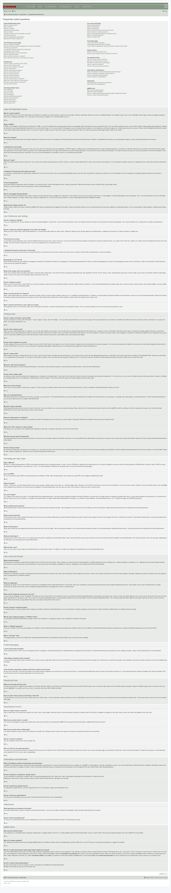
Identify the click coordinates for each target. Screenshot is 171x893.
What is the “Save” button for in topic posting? (16, 80)
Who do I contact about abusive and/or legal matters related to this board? (107, 93)
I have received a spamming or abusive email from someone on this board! (107, 46)
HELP (166, 6)
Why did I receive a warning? (11, 77)
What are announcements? (11, 98)
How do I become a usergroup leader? (97, 32)
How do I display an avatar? (11, 54)
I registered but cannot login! (11, 30)
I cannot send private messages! (95, 42)
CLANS (76, 7)
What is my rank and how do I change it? (14, 56)
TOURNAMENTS (65, 7)
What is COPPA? (8, 27)
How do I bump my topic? (10, 84)
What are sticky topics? (10, 99)
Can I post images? (9, 94)
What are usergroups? (93, 28)
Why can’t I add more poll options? (13, 70)
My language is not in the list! (11, 51)
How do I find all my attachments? (96, 84)
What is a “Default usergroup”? (95, 35)
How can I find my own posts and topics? (98, 66)
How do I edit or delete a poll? (12, 72)
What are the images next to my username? (15, 53)
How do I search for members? (95, 64)
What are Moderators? (93, 27)
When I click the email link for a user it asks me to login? (19, 58)
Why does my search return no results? (97, 61)
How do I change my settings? (12, 44)
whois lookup (123, 851)
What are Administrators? (94, 25)
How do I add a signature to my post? (14, 67)
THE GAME (31, 7)
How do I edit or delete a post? (12, 65)
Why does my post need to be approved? (15, 82)
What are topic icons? (9, 103)
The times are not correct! (10, 48)
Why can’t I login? (8, 32)
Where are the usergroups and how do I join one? (100, 30)
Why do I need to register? (11, 25)
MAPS (40, 7)
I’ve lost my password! (10, 35)
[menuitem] (14, 11)
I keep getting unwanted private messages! (98, 44)
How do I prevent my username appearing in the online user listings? (22, 46)
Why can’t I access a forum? (11, 73)
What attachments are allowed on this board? (99, 82)
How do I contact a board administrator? (98, 95)
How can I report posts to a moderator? (14, 78)
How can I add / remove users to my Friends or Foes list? (102, 53)
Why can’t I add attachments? (11, 75)
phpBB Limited (52, 833)
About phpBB (128, 833)
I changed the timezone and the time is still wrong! (17, 49)
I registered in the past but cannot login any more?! (17, 33)
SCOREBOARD (50, 7)
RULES (166, 7)
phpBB (17, 263)
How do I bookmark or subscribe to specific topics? (100, 73)
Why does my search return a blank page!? (98, 62)
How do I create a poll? (10, 68)
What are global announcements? (13, 96)
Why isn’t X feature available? (95, 91)
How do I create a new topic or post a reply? (15, 63)
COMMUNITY (87, 7)
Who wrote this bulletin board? (95, 90)
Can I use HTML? (8, 91)
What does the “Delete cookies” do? (13, 38)
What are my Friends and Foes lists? (97, 52)
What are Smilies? (9, 93)
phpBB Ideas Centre (81, 842)
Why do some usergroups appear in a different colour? (101, 33)
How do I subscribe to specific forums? (97, 75)
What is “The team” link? (93, 37)
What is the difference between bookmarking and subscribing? (104, 72)
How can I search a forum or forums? (97, 59)
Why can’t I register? (9, 28)
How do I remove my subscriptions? (96, 76)
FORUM (166, 5)
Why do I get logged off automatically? (14, 37)
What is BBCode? (8, 89)
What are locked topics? (10, 101)
